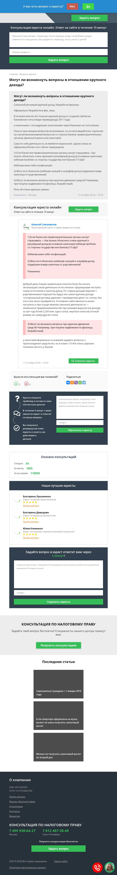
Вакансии (14, 816)
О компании (16, 806)
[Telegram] (84, 382)
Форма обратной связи (22, 801)
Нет (72, 6)
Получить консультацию (58, 645)
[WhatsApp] (80, 382)
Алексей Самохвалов (44, 224)
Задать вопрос (89, 18)
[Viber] (76, 382)
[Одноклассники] (72, 382)
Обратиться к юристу (80, 430)
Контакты (14, 811)
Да (88, 6)
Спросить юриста (85, 360)
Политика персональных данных (27, 867)
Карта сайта (60, 861)
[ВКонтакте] (68, 382)
